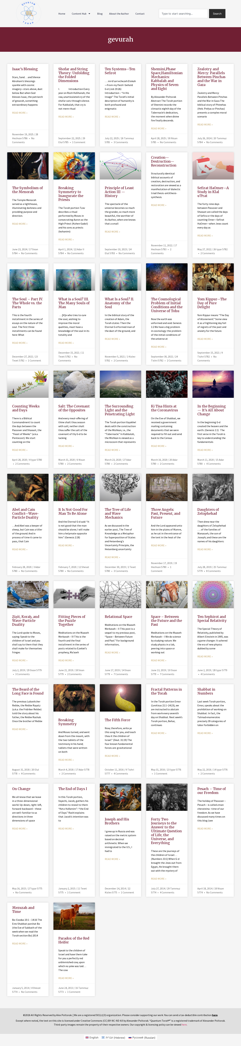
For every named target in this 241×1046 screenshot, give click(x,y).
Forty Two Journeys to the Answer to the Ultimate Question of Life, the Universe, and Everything (166, 831)
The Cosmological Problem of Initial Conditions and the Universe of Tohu (166, 305)
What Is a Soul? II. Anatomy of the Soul (119, 303)
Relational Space (118, 617)
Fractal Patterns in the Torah (166, 691)
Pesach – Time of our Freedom (211, 791)
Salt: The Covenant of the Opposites (74, 408)
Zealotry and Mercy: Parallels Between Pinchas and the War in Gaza (211, 77)
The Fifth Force (117, 720)
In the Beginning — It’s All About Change (211, 410)
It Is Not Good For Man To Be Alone (73, 512)
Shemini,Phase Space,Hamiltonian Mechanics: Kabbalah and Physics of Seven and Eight (167, 79)
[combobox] (183, 13)
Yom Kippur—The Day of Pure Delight (212, 303)
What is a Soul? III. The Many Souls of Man (74, 303)
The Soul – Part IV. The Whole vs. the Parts (27, 303)
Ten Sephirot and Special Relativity (212, 619)
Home (61, 13)
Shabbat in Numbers (206, 691)
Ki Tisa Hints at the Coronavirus (164, 408)
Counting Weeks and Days (26, 408)
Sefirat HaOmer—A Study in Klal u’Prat (213, 192)
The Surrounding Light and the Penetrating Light (120, 410)
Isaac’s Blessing (25, 69)
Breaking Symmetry (67, 722)
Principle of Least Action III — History (119, 192)
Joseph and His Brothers (117, 821)
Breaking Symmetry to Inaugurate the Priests (70, 194)
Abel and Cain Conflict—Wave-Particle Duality (25, 513)
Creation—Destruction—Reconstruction (163, 161)
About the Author (119, 13)
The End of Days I (72, 789)
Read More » (19, 112)
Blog (100, 13)
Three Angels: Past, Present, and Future (165, 513)
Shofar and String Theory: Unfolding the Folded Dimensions (73, 75)
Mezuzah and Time (23, 910)
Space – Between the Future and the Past (166, 621)
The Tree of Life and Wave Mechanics (118, 513)
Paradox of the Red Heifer (73, 940)
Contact (140, 13)
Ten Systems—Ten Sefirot (120, 71)
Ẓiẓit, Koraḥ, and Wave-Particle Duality (25, 621)
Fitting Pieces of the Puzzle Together (71, 621)
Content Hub (79, 13)
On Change (21, 789)
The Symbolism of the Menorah (27, 190)
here (184, 1024)
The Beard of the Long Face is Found (27, 691)
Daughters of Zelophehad (208, 512)
